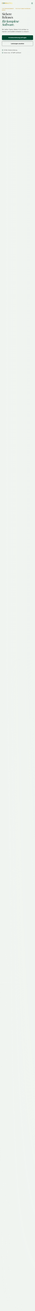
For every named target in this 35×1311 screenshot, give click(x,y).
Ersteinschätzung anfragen (17, 37)
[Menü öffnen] (32, 3)
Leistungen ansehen (17, 43)
